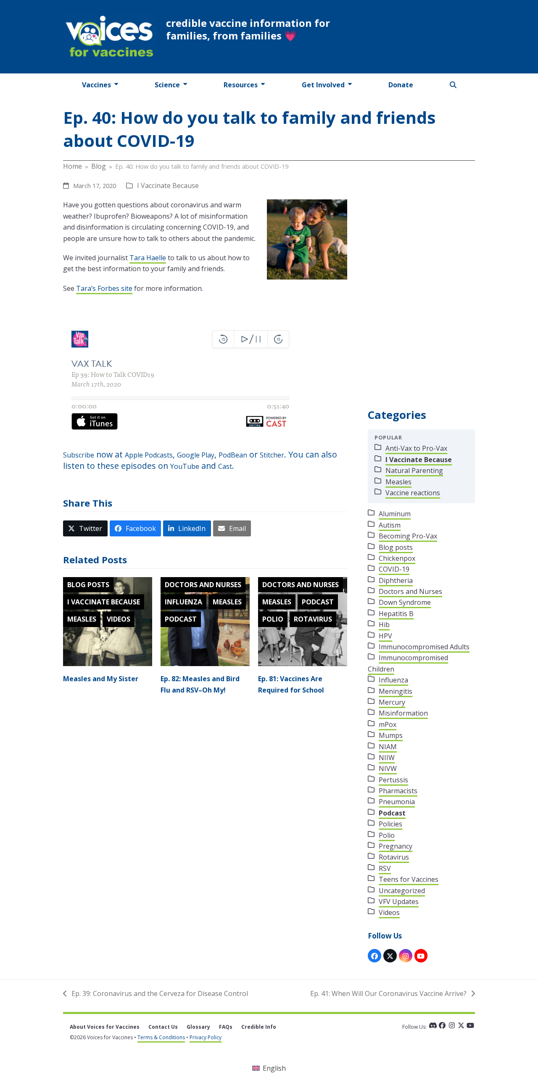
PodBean (233, 455)
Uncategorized (402, 890)
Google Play (195, 455)
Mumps (391, 735)
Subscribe (78, 455)
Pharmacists (398, 790)
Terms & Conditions (161, 1037)
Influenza (183, 601)
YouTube (184, 466)
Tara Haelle (147, 257)
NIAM (388, 746)
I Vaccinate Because (168, 185)
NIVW (388, 768)
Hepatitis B (396, 613)
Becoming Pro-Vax (408, 536)
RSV (385, 868)
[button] (453, 84)
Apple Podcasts (149, 455)
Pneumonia (397, 801)
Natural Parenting (414, 470)
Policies (390, 824)
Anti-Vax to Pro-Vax (416, 448)
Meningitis (395, 691)
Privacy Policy (206, 1037)
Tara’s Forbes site (104, 288)
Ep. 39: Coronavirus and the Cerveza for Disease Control (155, 994)
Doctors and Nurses (203, 584)
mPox (387, 724)
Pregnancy (395, 846)
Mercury (392, 702)
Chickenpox (397, 558)
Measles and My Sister (100, 678)
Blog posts (88, 584)
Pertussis (393, 779)
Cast (225, 466)
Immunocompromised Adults (424, 646)
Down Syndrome (405, 602)
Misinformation (403, 713)
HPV (385, 635)
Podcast (181, 619)
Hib (384, 624)
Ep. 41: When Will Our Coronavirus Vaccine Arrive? (388, 994)
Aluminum (395, 513)
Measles (81, 619)
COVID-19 (394, 569)
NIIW (387, 757)
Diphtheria (396, 580)
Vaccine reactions (412, 492)
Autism (390, 525)
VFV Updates (399, 901)
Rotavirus (313, 619)
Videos (118, 619)
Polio (272, 619)
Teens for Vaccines (408, 879)
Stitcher (272, 455)
